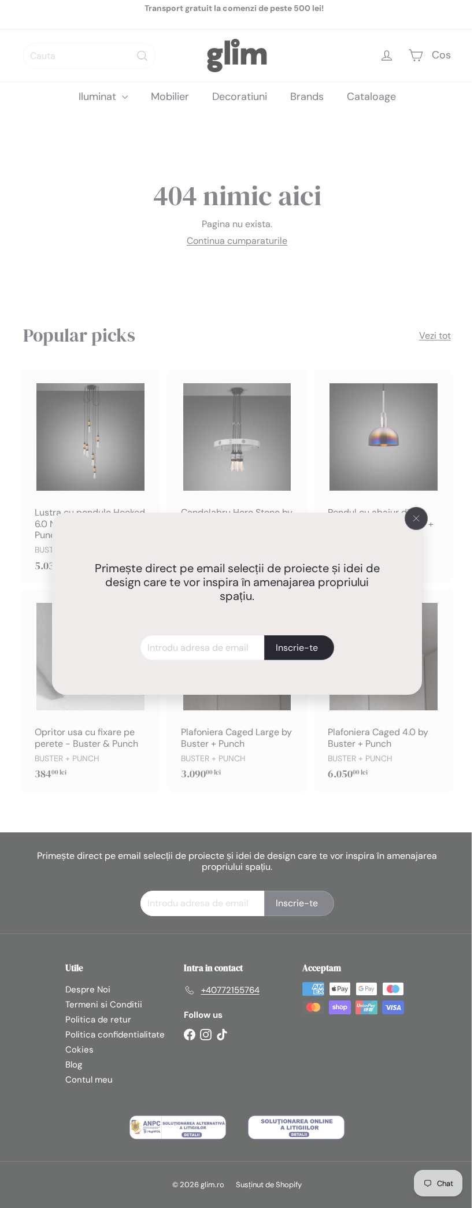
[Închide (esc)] (412, 518)
